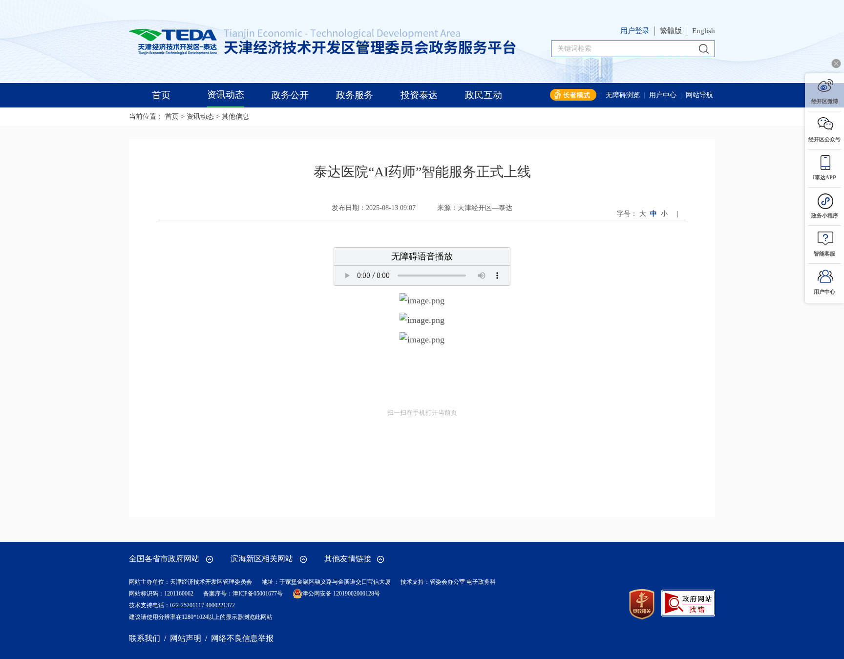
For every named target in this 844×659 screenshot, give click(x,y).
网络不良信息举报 (242, 638)
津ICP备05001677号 (257, 593)
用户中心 (662, 95)
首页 (172, 116)
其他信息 (235, 116)
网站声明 (185, 638)
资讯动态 (200, 116)
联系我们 (144, 638)
